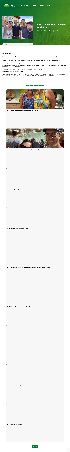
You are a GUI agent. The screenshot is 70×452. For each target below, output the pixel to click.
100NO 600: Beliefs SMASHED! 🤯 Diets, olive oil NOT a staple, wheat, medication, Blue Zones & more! (28, 267)
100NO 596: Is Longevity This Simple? (15, 424)
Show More (35, 446)
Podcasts (35, 5)
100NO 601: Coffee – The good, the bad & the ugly (17, 228)
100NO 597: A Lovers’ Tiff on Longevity (15, 385)
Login (48, 5)
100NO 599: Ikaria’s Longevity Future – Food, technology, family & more (22, 306)
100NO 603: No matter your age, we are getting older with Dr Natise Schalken (23, 149)
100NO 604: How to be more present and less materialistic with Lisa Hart (22, 110)
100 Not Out (39, 31)
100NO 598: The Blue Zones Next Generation (16, 346)
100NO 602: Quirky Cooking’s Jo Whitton (15, 189)
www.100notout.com (36, 78)
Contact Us (42, 5)
